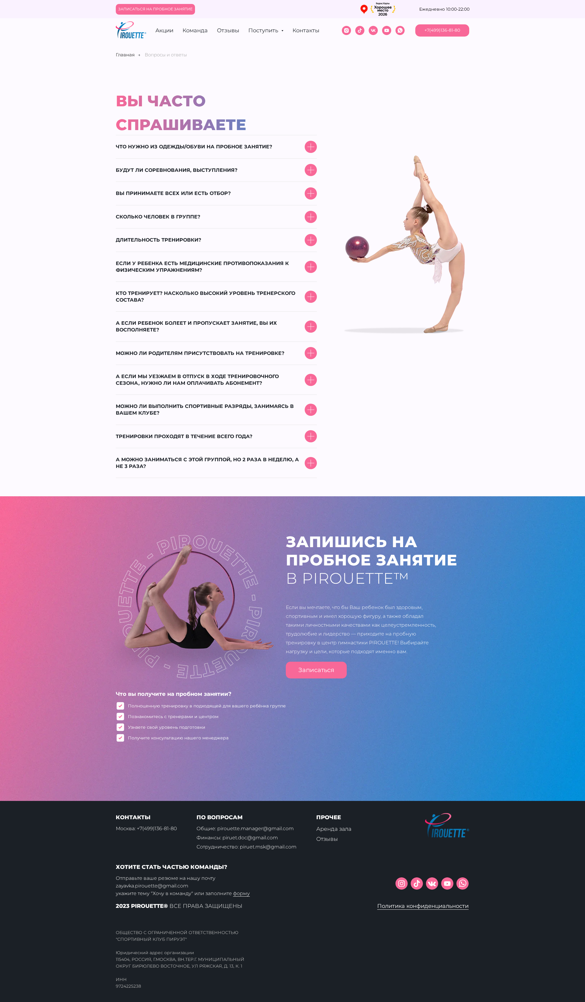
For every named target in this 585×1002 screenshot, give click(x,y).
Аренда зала (333, 829)
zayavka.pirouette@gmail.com (152, 886)
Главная (125, 55)
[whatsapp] (400, 30)
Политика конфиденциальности (423, 906)
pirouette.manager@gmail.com (255, 828)
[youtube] (386, 30)
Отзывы (228, 30)
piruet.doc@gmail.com (250, 838)
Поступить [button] (264, 30)
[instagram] (346, 30)
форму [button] (241, 893)
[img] (462, 883)
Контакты (305, 30)
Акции (164, 30)
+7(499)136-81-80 (157, 828)
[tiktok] (359, 30)
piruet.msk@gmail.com (268, 847)
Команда (195, 30)
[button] (155, 9)
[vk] (373, 30)
